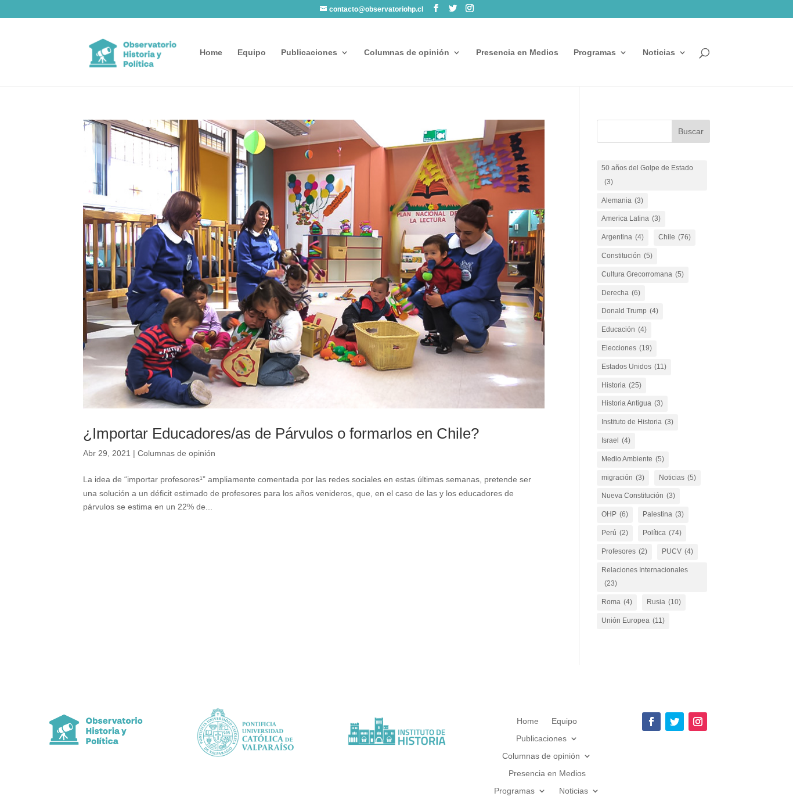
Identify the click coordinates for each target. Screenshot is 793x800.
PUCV (677, 551)
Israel (615, 440)
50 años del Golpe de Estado (647, 175)
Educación (624, 329)
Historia (621, 385)
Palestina (663, 514)
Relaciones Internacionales (644, 577)
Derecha (620, 293)
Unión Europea (633, 620)
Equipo (251, 52)
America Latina (631, 218)
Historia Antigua (632, 403)
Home (211, 52)
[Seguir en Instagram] (698, 721)
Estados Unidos (633, 367)
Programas (595, 52)
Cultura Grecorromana (642, 274)
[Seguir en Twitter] (674, 721)
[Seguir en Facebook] (651, 721)
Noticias (659, 52)
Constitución (627, 256)
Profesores (624, 551)
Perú (614, 533)
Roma (616, 602)
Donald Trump (629, 311)
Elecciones (626, 348)
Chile (674, 237)
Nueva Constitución (638, 496)
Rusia (664, 602)
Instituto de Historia (637, 422)
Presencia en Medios (517, 52)
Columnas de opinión (406, 52)
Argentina (622, 237)
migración (622, 477)
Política (662, 533)
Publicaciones (309, 52)
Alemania (622, 200)
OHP (614, 514)
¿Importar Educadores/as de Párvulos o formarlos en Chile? (281, 433)
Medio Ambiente (632, 459)
